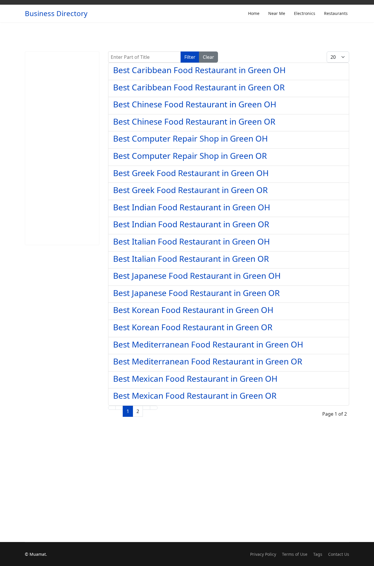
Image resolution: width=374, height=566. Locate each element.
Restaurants (336, 13)
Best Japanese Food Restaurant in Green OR (196, 292)
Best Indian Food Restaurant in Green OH (191, 207)
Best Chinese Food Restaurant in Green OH (194, 104)
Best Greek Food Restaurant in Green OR (190, 189)
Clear (208, 57)
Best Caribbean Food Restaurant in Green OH (199, 69)
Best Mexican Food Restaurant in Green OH (195, 378)
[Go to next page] (146, 408)
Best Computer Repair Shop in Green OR (190, 155)
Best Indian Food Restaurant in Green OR (191, 224)
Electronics (304, 13)
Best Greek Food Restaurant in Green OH (191, 172)
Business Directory (56, 13)
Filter (189, 57)
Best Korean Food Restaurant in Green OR (192, 327)
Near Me (276, 13)
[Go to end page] (153, 408)
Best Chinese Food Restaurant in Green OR (194, 121)
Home (253, 13)
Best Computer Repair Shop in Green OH (190, 138)
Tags (317, 554)
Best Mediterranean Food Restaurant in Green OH (208, 344)
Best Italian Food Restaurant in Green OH (191, 241)
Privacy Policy (263, 554)
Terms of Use (294, 554)
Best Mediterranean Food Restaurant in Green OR (207, 361)
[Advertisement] (62, 148)
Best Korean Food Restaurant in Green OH (193, 309)
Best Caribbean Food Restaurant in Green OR (199, 87)
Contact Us (338, 554)
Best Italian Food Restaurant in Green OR (191, 258)
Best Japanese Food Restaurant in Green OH (197, 275)
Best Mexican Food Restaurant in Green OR (194, 395)
